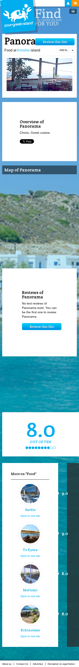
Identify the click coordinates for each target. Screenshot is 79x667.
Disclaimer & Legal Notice (61, 664)
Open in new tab (30, 515)
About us (7, 664)
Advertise (38, 664)
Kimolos (23, 50)
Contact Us (22, 664)
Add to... (64, 50)
